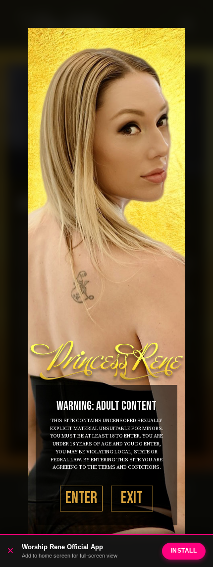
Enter (81, 498)
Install (184, 550)
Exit (132, 498)
